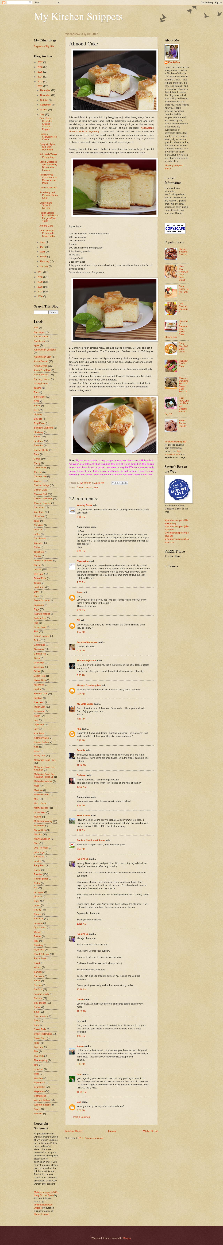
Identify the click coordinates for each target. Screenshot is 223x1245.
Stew (36, 1025)
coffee (37, 534)
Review (37, 936)
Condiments (40, 538)
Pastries (38, 874)
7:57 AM (81, 718)
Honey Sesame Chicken (183, 252)
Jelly (36, 729)
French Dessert (41, 636)
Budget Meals (41, 450)
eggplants (39, 605)
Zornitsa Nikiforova (87, 642)
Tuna (36, 1073)
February (45, 261)
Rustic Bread (40, 958)
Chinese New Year (43, 498)
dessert (88, 487)
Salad (37, 963)
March (43, 256)
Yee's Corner (83, 815)
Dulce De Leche (42, 600)
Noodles (38, 834)
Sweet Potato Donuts (182, 423)
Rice (36, 941)
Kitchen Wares (41, 738)
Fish (36, 631)
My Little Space (85, 704)
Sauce (37, 980)
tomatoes (38, 1069)
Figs (36, 622)
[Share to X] (119, 483)
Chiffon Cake (40, 489)
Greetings (39, 662)
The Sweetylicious (87, 660)
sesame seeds (41, 994)
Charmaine (83, 561)
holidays (38, 698)
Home (112, 1131)
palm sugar (39, 852)
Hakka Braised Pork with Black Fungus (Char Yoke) (49, 217)
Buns (36, 454)
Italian (37, 715)
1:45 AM (81, 805)
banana (37, 388)
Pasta (37, 870)
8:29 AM (81, 740)
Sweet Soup (40, 1038)
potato (37, 905)
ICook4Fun (83, 859)
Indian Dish (39, 707)
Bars (36, 392)
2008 (40, 287)
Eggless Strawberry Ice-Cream (48, 137)
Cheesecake (40, 476)
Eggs (36, 609)
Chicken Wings (41, 485)
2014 (40, 76)
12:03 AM (81, 787)
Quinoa (37, 932)
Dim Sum (38, 574)
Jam (36, 720)
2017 (40, 62)
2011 (40, 272)
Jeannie (81, 750)
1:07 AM (81, 632)
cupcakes (39, 552)
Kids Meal (39, 733)
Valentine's (39, 1082)
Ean (79, 1102)
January (44, 266)
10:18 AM (81, 989)
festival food (40, 618)
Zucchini (38, 1113)
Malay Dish (39, 755)
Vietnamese (40, 1096)
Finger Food (40, 627)
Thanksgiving (40, 1060)
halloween (39, 684)
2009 (40, 282)
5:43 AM (81, 675)
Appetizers (39, 341)
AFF (36, 327)
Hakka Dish (40, 680)
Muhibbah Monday (43, 821)
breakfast (38, 441)
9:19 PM (81, 830)
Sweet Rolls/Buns (43, 1034)
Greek (37, 658)
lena (79, 1074)
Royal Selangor (41, 954)
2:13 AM (81, 1064)
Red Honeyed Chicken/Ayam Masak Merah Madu (48, 178)
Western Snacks (42, 1104)
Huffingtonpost (41, 1214)
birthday (38, 414)
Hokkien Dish (40, 693)
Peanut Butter (41, 878)
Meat (36, 785)
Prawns (37, 914)
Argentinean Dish (42, 357)
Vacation (38, 1078)
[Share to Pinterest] (126, 483)
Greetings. (39, 667)
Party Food (39, 865)
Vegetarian (39, 1091)
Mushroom (39, 825)
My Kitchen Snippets (78, 16)
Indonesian (39, 711)
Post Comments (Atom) (91, 1138)
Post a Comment (81, 1117)
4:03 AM (81, 650)
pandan (37, 861)
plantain (38, 896)
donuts (37, 583)
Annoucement (41, 336)
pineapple (39, 892)
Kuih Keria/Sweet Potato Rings (48, 155)
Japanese (39, 724)
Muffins (37, 816)
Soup (36, 1011)
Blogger (127, 1238)
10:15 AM (81, 924)
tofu (36, 1065)
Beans (37, 405)
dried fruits (39, 587)
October (44, 100)
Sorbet (37, 1007)
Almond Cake (46, 225)
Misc (36, 799)
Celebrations (40, 467)
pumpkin (38, 923)
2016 (40, 67)
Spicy (37, 1020)
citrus (37, 521)
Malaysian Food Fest (44, 760)
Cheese (38, 472)
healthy (37, 689)
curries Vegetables (43, 560)
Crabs (37, 547)
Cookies (38, 543)
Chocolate (39, 507)
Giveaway (39, 649)
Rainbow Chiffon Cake (183, 364)
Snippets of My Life (44, 46)
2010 (40, 277)
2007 (40, 291)
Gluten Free (40, 653)
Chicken (38, 481)
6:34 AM (81, 694)
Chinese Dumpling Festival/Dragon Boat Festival (183, 385)
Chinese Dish (40, 494)
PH (78, 620)
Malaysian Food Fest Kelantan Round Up (44, 775)
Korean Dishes (41, 742)
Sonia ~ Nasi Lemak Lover (91, 840)
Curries (37, 556)
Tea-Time (38, 1047)
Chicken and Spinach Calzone (46, 205)
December (45, 90)
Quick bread (40, 927)
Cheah (80, 999)
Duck (36, 596)
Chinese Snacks (42, 503)
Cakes (80, 487)
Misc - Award (40, 803)
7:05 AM (81, 849)
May (42, 247)
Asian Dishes (40, 365)
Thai (36, 1051)
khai (79, 728)
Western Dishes (42, 1100)
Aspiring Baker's (42, 379)
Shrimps (38, 998)
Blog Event (39, 423)
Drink (36, 591)
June (43, 242)
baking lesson (41, 383)
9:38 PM (81, 582)
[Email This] (113, 483)
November (45, 95)
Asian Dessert (41, 361)
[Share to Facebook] (123, 483)
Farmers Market (42, 614)
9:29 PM (81, 551)
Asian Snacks (41, 374)
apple (36, 345)
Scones (38, 985)
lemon (37, 751)
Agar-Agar (39, 332)
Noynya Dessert (42, 839)
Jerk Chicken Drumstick (183, 307)
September (46, 104)
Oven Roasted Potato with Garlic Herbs (47, 233)
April (42, 251)
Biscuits (38, 419)
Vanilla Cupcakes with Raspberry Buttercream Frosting (48, 166)
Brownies (38, 445)
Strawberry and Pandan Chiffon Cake (49, 195)
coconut (38, 529)
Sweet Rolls (40, 1029)
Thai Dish (39, 1056)
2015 (40, 72)
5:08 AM (81, 1110)
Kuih (36, 746)
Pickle (37, 883)
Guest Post (39, 676)
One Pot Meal (41, 847)
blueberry (38, 432)
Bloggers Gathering (43, 427)
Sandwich (39, 976)
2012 (40, 86)
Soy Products (41, 1016)
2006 (40, 296)
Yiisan (80, 1046)
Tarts (36, 1042)
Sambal (38, 972)
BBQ (36, 401)
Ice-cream (39, 702)
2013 (40, 81)
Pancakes (39, 856)
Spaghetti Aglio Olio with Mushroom (47, 147)
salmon (37, 967)
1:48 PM (81, 1036)
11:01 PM (81, 1092)
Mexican (38, 790)
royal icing (39, 949)
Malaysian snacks (43, 781)
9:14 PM (81, 517)
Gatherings (39, 645)
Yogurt (37, 1109)
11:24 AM (81, 765)
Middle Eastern (41, 794)
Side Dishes (40, 1003)
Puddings (38, 918)
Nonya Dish (40, 830)
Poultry (37, 909)
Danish (37, 565)
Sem (79, 592)
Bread (37, 436)
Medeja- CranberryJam (89, 685)
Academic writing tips (175, 441)
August (44, 109)
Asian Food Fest (42, 370)
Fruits (37, 640)
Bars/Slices (40, 396)
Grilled (37, 671)
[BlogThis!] (116, 483)
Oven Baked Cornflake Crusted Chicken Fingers (46, 124)
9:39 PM (81, 610)
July (42, 114)
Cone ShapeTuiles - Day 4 (184, 290)
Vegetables (39, 1087)
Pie (35, 887)
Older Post (150, 1131)
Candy (37, 463)
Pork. (36, 901)
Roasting (38, 945)
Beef (36, 410)
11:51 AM (81, 1011)
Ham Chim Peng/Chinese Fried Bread (183, 273)
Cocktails (38, 525)
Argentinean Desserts (45, 349)
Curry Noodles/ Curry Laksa (183, 347)
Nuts (96, 487)
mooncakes (40, 812)
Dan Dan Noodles (48, 187)
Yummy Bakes (84, 505)
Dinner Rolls (40, 578)
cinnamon (39, 516)
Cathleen (81, 775)
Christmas (39, 512)
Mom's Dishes (41, 808)
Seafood (38, 989)
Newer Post (73, 1131)
